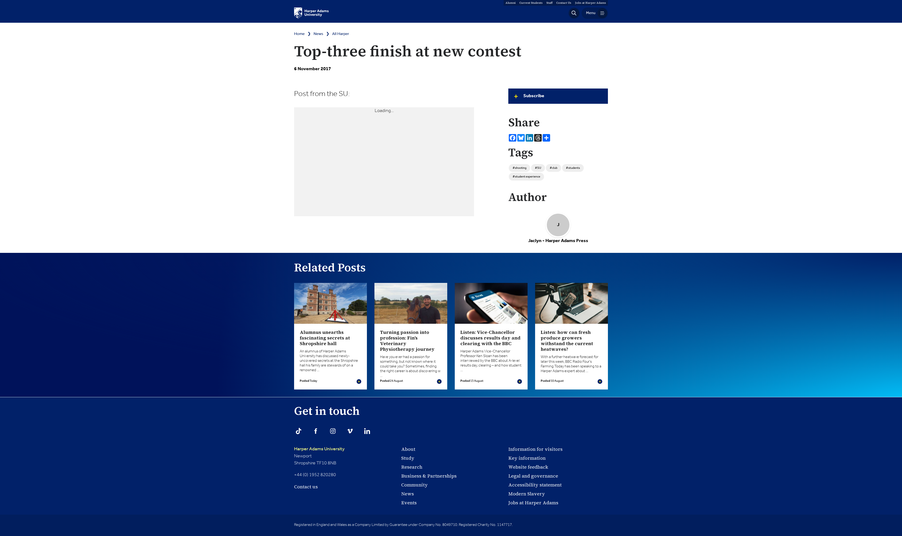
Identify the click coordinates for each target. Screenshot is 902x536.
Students (531, 3)
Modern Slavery (526, 493)
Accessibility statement (535, 485)
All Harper (340, 34)
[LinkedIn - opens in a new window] (367, 431)
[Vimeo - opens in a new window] (350, 431)
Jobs (590, 3)
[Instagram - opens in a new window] (332, 431)
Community (414, 485)
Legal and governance (533, 476)
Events (409, 502)
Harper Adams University (319, 449)
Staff (549, 3)
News (318, 34)
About (408, 449)
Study (407, 458)
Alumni (510, 3)
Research (411, 467)
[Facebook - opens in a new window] (315, 431)
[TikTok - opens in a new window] (298, 431)
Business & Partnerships (429, 476)
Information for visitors (535, 449)
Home (299, 34)
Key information (527, 458)
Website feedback (528, 467)
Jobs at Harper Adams (533, 502)
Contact (563, 3)
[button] (574, 13)
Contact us (306, 486)
